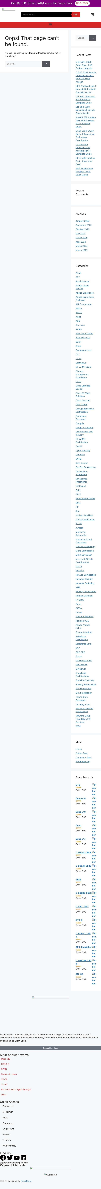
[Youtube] (17, 1158)
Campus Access (84, 350)
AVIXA (79, 329)
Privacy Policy (9, 1146)
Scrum (79, 656)
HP (77, 507)
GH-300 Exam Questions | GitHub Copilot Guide (85, 110)
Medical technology (85, 546)
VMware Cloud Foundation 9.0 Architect (83, 719)
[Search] (46, 64)
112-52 (4, 1079)
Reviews (6, 1134)
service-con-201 (84, 660)
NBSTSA (80, 570)
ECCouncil (81, 486)
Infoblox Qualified (84, 515)
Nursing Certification (86, 591)
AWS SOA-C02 (83, 337)
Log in (79, 749)
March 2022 (81, 250)
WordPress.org (83, 761)
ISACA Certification (85, 519)
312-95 (4, 1084)
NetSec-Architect (9, 1074)
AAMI (78, 273)
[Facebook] (3, 1158)
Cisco (78, 381)
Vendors (6, 1140)
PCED (4, 1069)
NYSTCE (80, 600)
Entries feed (82, 753)
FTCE (78, 494)
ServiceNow (81, 664)
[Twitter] (10, 1158)
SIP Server (81, 669)
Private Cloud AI (84, 632)
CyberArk (80, 454)
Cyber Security (83, 450)
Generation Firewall (85, 498)
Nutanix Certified (84, 595)
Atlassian (80, 325)
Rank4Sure (26, 1181)
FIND (75, 14)
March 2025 (81, 237)
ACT (78, 277)
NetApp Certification (86, 575)
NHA (78, 587)
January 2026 (82, 221)
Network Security (84, 579)
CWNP (79, 446)
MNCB (79, 566)
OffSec (79, 608)
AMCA (79, 308)
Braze (78, 346)
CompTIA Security (84, 427)
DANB (78, 459)
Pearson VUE (82, 621)
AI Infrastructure (84, 304)
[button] (51, 24)
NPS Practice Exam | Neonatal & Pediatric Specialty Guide (86, 89)
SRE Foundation (83, 688)
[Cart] (92, 14)
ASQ (78, 321)
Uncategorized (83, 704)
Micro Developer (84, 555)
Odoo (78, 604)
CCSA (78, 358)
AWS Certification (84, 333)
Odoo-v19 (5, 1059)
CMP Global (81, 404)
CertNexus (81, 363)
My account (8, 1129)
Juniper (79, 528)
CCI (77, 354)
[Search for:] (23, 64)
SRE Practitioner (84, 693)
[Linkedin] (23, 1158)
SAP (78, 648)
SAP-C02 (80, 652)
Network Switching (85, 583)
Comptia (80, 423)
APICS (79, 312)
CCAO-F (5, 1064)
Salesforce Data (83, 644)
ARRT (78, 317)
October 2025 (82, 229)
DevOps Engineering (86, 467)
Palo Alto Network (84, 616)
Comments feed (84, 757)
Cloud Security (83, 400)
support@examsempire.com (14, 1162)
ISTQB (79, 523)
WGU (78, 726)
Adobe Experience (85, 293)
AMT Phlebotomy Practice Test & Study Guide (84, 171)
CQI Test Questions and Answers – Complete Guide (85, 99)
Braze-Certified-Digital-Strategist (16, 1089)
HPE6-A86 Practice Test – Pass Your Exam (85, 161)
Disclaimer (7, 1112)
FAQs (5, 1117)
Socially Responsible (86, 684)
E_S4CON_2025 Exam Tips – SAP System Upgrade (84, 65)
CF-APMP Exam (83, 367)
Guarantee (7, 1123)
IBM (77, 511)
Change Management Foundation (82, 374)
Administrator (82, 281)
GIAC (78, 502)
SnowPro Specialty (85, 680)
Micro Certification (85, 551)
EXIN (78, 490)
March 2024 (82, 246)
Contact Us (8, 1106)
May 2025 (80, 233)
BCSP (78, 342)
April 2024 (81, 242)
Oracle (79, 612)
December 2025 (84, 225)
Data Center (82, 463)
